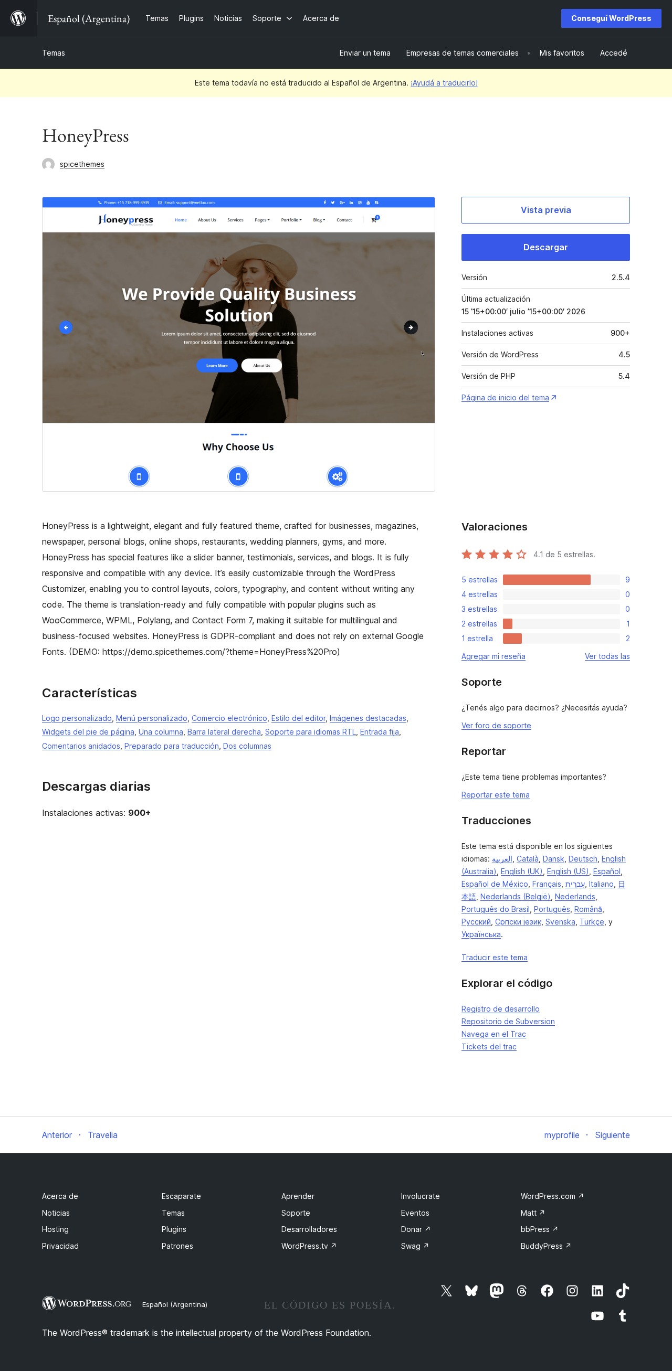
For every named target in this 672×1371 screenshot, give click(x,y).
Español (607, 871)
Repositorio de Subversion (508, 1021)
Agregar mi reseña (493, 656)
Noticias (56, 1212)
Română (588, 909)
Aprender (297, 1196)
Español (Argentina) (174, 1304)
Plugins (174, 1229)
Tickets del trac (489, 1046)
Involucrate (420, 1196)
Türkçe (592, 921)
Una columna (161, 731)
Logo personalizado (77, 718)
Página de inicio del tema (505, 397)
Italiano (601, 883)
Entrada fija (379, 731)
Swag (415, 1245)
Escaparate (181, 1196)
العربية (502, 858)
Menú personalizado (151, 718)
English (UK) (522, 871)
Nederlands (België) (515, 896)
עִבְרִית (575, 883)
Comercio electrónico (229, 718)
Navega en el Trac (493, 1033)
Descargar (545, 247)
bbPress (540, 1229)
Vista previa (546, 210)
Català (528, 858)
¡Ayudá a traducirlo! (444, 82)
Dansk (553, 858)
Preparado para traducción (171, 745)
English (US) (568, 871)
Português (552, 909)
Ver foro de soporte (496, 725)
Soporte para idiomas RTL (310, 731)
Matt (533, 1212)
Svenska (560, 921)
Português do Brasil (495, 909)
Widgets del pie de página (88, 731)
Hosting (55, 1229)
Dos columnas (247, 745)
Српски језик (518, 921)
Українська (481, 934)
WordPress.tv (309, 1245)
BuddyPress (546, 1245)
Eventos (415, 1212)
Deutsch (583, 858)
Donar (416, 1229)
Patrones (177, 1245)
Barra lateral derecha (224, 731)
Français (546, 883)
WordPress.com (552, 1196)
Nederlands (575, 896)
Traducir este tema (494, 957)
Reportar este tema (495, 794)
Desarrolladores (309, 1229)
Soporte (295, 1212)
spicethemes (82, 164)
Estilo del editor (298, 718)
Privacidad (60, 1245)
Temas (53, 52)
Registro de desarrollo (500, 1008)
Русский (476, 921)
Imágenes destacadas (368, 718)
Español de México (494, 883)
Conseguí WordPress (611, 18)
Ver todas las (607, 656)
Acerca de (60, 1196)
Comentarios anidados (81, 745)
